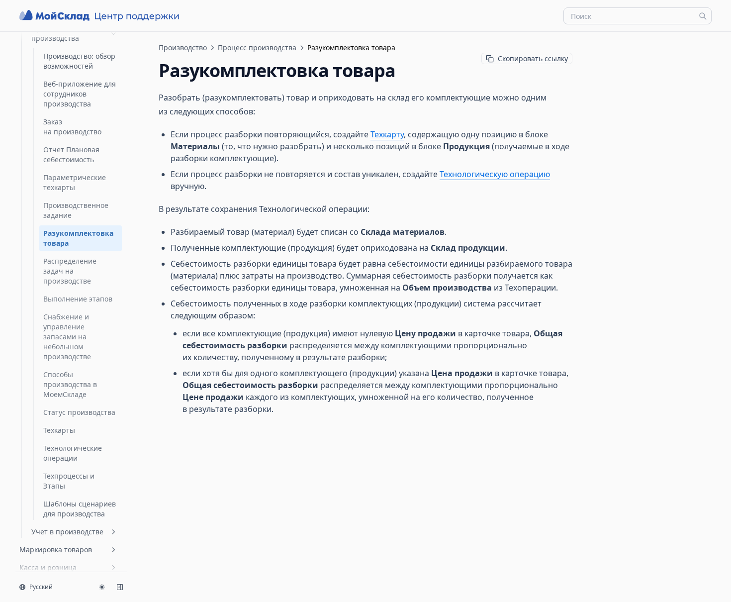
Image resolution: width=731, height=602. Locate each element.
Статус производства (79, 412)
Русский (41, 587)
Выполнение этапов (77, 298)
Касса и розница (48, 567)
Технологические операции (72, 453)
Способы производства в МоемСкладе (70, 384)
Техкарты (59, 430)
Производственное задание (75, 210)
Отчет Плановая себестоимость (71, 154)
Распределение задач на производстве (69, 271)
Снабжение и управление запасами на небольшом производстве (67, 336)
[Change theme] (102, 587)
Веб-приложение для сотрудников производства (79, 93)
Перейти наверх (628, 44)
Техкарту (387, 134)
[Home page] (100, 15)
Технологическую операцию (495, 174)
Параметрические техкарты (74, 182)
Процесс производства (55, 33)
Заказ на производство (72, 126)
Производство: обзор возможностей (79, 61)
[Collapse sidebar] (120, 587)
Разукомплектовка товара (78, 238)
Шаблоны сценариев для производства (79, 508)
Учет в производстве (67, 531)
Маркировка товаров (55, 549)
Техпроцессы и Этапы (68, 481)
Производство (183, 47)
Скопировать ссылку (533, 58)
